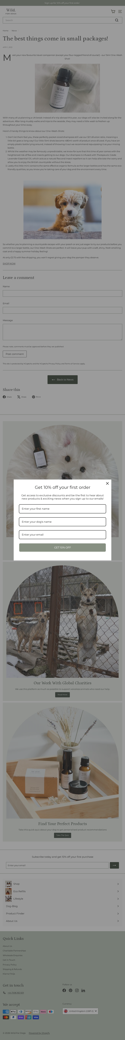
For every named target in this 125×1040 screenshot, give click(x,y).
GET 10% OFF (62, 547)
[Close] (107, 483)
